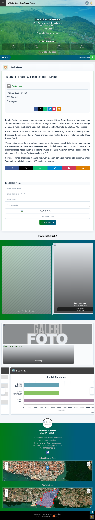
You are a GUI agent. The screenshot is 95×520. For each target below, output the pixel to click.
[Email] (54, 109)
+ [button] (6, 464)
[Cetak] (59, 109)
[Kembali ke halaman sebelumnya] (92, 512)
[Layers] (88, 464)
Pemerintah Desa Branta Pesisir (48, 514)
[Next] (92, 391)
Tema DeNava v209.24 (44, 516)
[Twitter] (40, 109)
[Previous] (3, 391)
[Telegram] (50, 109)
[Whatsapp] (45, 109)
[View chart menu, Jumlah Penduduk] (92, 377)
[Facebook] (36, 109)
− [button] (6, 467)
